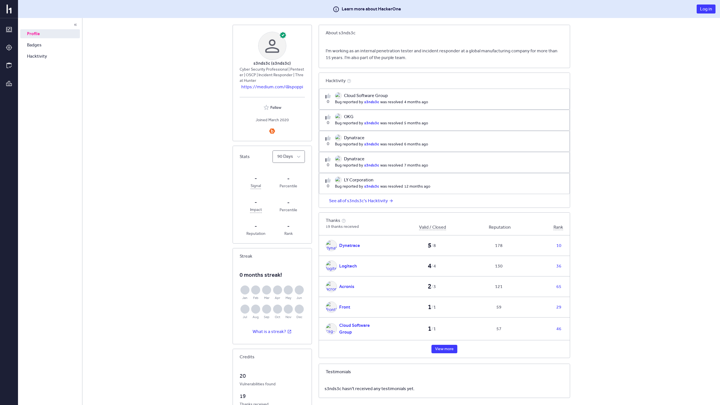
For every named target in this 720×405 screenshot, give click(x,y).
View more (444, 348)
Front (344, 307)
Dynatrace (349, 245)
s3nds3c (371, 102)
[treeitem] (50, 33)
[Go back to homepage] (9, 9)
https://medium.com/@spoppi (272, 86)
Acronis (346, 286)
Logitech (348, 266)
